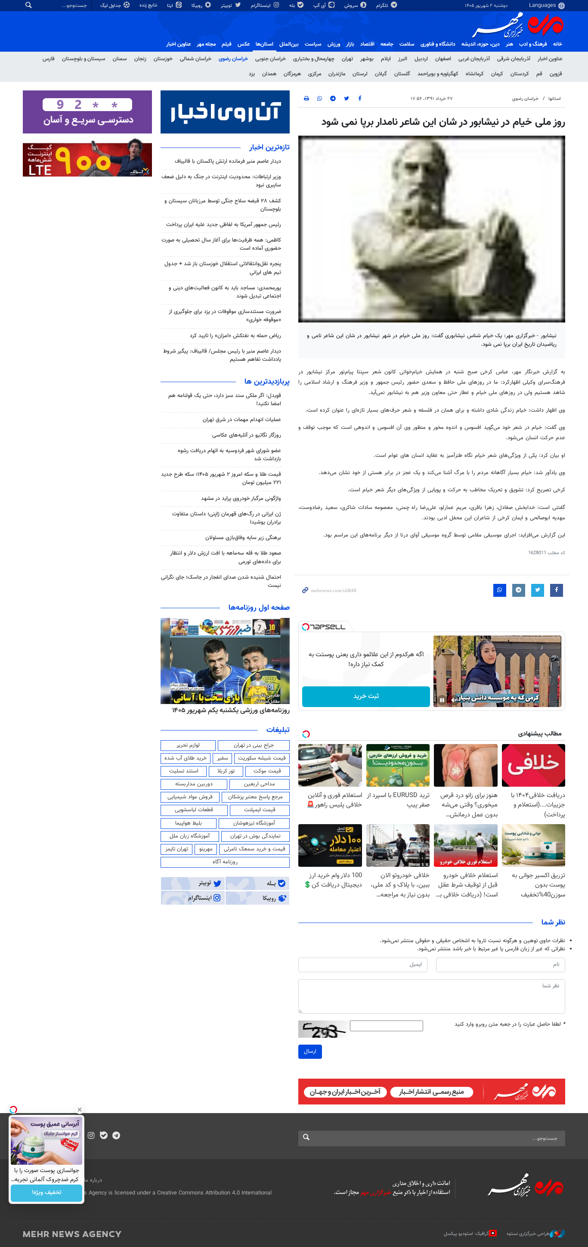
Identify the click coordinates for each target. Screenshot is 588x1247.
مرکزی (314, 74)
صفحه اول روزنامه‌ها (259, 608)
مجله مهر (206, 44)
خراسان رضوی (233, 59)
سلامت (407, 44)
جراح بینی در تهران (254, 745)
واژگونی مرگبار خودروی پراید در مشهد (241, 498)
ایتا (170, 5)
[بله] (103, 1136)
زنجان (140, 59)
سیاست (313, 44)
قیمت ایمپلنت (259, 810)
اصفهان (443, 59)
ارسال (310, 1051)
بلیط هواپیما (188, 823)
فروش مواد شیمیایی (190, 797)
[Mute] (454, 700)
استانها (554, 98)
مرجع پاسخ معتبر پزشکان (255, 797)
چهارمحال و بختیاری (313, 59)
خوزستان (163, 59)
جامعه (387, 44)
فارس (49, 59)
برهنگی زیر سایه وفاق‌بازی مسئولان (243, 538)
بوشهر (367, 59)
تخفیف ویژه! (47, 1193)
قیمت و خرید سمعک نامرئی (254, 849)
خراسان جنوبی (270, 59)
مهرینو (206, 849)
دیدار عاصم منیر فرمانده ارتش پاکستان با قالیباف (228, 161)
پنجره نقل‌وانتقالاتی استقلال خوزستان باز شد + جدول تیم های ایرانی (222, 268)
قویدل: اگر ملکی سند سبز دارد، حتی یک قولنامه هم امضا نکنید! (224, 399)
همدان (269, 74)
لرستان (360, 74)
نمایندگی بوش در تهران (255, 836)
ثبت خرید (366, 696)
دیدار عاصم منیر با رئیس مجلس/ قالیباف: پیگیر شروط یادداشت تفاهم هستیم (222, 355)
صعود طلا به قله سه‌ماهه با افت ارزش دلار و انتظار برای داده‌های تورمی (225, 557)
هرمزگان (292, 74)
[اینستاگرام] (91, 1136)
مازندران (336, 74)
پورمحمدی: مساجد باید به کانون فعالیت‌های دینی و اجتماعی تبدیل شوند (225, 292)
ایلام (386, 59)
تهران (347, 59)
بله (292, 5)
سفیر (222, 758)
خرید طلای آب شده (185, 758)
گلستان (402, 74)
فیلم (227, 44)
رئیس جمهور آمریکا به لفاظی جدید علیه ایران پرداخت (223, 224)
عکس (244, 44)
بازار (350, 44)
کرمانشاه (475, 74)
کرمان (497, 74)
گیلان (381, 74)
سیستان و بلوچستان (83, 59)
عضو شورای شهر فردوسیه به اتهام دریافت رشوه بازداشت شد (229, 455)
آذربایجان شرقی (513, 59)
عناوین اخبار (550, 59)
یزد (252, 74)
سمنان (120, 59)
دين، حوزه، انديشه (480, 44)
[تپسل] (305, 627)
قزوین (556, 74)
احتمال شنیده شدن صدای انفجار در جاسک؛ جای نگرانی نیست (221, 581)
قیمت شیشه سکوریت (262, 758)
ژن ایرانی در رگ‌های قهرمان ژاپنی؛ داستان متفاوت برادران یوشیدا (226, 518)
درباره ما (93, 1180)
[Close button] (79, 1109)
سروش (351, 5)
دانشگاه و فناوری (438, 44)
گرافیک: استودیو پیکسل (466, 1234)
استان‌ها (264, 44)
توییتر (227, 5)
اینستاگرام (261, 5)
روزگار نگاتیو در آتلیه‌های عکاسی (246, 435)
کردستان (520, 74)
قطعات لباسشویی (194, 810)
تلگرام (383, 5)
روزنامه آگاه (225, 862)
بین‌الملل (289, 44)
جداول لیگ (111, 5)
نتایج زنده (148, 5)
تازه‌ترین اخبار (269, 147)
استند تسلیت (183, 771)
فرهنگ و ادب (533, 44)
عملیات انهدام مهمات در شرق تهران (242, 420)
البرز (402, 59)
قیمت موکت (267, 771)
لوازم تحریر (188, 745)
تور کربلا (226, 771)
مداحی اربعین (259, 784)
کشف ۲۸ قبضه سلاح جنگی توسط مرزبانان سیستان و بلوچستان (222, 205)
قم (539, 74)
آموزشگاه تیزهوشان (254, 823)
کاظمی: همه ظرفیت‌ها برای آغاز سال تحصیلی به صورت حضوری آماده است (221, 244)
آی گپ (320, 5)
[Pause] (442, 700)
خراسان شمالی (195, 59)
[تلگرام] (116, 1136)
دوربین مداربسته (194, 784)
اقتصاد (367, 44)
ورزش (334, 44)
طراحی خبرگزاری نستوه (528, 1234)
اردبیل (421, 59)
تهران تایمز (176, 849)
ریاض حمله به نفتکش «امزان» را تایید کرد (235, 336)
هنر (509, 44)
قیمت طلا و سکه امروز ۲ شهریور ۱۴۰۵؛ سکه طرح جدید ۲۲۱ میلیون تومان (221, 478)
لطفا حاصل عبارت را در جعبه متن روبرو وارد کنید (510, 1025)
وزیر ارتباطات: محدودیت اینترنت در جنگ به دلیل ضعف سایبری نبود (221, 181)
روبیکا (198, 5)
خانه (557, 44)
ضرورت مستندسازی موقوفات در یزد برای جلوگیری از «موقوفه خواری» (225, 315)
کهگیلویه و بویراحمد (438, 74)
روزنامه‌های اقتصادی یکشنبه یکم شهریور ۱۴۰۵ (228, 710)
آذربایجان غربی (474, 59)
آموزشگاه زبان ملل (190, 836)
